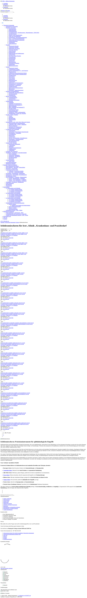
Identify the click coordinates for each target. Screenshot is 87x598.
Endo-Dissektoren (10, 183)
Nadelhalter (11, 102)
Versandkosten (6, 239)
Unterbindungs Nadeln (13, 109)
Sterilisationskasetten (13, 209)
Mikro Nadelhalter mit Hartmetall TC (17, 107)
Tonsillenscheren (12, 75)
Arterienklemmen (12, 29)
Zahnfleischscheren (13, 86)
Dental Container (12, 204)
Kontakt (5, 538)
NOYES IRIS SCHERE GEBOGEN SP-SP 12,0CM (12, 334)
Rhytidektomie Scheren (11, 176)
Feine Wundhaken (13, 154)
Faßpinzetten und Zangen (14, 48)
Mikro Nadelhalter (13, 106)
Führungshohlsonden (13, 111)
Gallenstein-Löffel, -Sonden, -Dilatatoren (17, 124)
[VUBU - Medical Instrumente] (7, 1)
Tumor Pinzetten (12, 51)
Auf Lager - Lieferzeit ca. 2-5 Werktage (9, 235)
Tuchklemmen (12, 42)
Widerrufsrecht (6, 499)
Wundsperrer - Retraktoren (14, 156)
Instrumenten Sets (7, 216)
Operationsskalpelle (13, 93)
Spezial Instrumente (10, 160)
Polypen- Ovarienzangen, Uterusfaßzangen (18, 138)
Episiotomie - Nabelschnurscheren (16, 90)
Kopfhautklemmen (13, 31)
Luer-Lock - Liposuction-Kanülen (16, 172)
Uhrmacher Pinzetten (13, 49)
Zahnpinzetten (12, 64)
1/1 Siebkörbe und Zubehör (15, 191)
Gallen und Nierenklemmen (15, 36)
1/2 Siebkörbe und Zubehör (15, 201)
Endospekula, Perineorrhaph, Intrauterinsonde (18, 131)
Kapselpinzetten (12, 58)
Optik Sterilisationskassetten (15, 206)
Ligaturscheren (12, 81)
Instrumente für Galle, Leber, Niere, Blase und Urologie (18, 122)
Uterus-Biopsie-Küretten (14, 140)
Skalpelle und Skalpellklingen (12, 91)
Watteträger (11, 146)
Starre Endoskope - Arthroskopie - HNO (14, 212)
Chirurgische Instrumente (8, 25)
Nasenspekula (9, 185)
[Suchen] (13, 12)
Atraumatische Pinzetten (14, 63)
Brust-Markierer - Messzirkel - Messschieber (15, 167)
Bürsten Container (13, 207)
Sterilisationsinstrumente (11, 162)
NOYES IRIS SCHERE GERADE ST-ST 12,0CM (12, 384)
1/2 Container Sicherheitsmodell (15, 200)
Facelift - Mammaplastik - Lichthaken (17, 178)
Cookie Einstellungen (8, 509)
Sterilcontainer (6, 187)
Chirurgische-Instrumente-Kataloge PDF (12, 534)
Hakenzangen (12, 135)
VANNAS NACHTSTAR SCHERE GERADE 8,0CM (13, 414)
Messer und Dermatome (11, 96)
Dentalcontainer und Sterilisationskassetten (15, 203)
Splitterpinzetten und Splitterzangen (16, 53)
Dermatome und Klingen (14, 100)
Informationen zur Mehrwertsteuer (10, 508)
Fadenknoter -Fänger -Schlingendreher (17, 112)
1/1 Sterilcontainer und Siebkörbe (13, 188)
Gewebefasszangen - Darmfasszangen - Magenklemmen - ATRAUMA (24, 32)
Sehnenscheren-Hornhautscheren (16, 87)
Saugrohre (11, 117)
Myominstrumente (13, 141)
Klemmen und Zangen (11, 27)
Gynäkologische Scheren (14, 69)
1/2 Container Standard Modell (15, 199)
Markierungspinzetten (13, 65)
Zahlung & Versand (7, 503)
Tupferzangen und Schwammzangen (16, 40)
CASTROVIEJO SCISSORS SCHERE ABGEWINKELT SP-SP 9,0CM (16, 324)
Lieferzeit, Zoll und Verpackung (10, 504)
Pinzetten (8, 44)
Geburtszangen (12, 136)
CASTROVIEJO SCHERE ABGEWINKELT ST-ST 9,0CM (14, 284)
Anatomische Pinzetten (14, 46)
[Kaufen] (4, 240)
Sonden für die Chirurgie (11, 142)
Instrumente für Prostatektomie (15, 127)
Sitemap (5, 536)
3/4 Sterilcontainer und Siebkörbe (13, 193)
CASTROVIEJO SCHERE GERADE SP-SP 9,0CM (12, 304)
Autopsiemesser (12, 98)
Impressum (5, 506)
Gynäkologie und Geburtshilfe (12, 129)
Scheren (7, 67)
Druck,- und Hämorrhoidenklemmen (16, 38)
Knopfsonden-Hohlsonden (14, 144)
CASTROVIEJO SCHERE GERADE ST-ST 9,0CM (12, 314)
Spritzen (10, 120)
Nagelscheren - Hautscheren (15, 85)
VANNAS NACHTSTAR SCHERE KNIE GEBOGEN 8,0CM (14, 424)
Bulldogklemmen (12, 30)
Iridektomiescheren (13, 80)
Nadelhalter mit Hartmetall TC (15, 103)
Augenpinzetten (12, 57)
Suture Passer (11, 161)
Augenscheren (12, 79)
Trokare (10, 116)
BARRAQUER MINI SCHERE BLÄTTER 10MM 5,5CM (14, 234)
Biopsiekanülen (12, 118)
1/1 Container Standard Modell (15, 189)
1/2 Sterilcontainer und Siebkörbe (13, 198)
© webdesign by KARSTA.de (24, 595)
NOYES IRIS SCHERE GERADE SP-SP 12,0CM (12, 364)
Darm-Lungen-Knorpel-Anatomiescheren (18, 74)
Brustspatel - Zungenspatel (11, 168)
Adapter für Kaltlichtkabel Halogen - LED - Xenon (17, 215)
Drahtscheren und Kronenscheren (16, 82)
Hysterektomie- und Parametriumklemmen (18, 37)
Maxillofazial (9, 184)
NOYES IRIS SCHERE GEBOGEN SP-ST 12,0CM (12, 344)
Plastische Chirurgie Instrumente (10, 165)
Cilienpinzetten (12, 54)
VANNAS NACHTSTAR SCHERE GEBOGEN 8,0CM (13, 404)
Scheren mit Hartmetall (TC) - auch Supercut (18, 70)
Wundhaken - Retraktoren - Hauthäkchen (15, 182)
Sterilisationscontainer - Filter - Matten (14, 210)
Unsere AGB (6, 501)
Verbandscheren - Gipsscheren (15, 84)
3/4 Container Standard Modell (15, 194)
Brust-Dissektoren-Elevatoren (12, 166)
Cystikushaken (12, 145)
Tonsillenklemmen (13, 33)
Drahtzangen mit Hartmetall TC (15, 104)
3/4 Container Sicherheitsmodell (15, 195)
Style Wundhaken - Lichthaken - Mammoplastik (16, 177)
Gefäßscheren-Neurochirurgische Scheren (18, 73)
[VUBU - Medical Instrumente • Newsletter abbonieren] (13, 495)
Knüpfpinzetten (12, 52)
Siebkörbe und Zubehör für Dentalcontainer (20, 205)
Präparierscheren (12, 71)
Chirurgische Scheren (13, 68)
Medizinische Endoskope (8, 211)
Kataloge (5, 218)
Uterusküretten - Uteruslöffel (15, 133)
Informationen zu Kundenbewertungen (11, 507)
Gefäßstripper (12, 150)
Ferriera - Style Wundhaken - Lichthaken (17, 179)
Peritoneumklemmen (13, 41)
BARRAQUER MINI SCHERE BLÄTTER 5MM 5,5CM (13, 244)
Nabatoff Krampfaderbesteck (15, 147)
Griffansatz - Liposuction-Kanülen (16, 171)
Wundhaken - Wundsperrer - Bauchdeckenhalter (16, 152)
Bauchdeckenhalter (13, 157)
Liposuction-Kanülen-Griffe (12, 169)
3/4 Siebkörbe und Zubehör (15, 196)
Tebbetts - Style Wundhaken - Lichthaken (18, 180)
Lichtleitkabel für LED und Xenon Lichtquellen (16, 214)
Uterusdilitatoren (12, 134)
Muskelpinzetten (12, 62)
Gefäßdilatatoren (12, 149)
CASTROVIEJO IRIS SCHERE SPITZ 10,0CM (11, 264)
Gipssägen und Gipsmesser (12, 151)
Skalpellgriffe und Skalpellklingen (16, 92)
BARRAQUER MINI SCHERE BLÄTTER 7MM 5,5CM (13, 254)
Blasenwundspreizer (13, 125)
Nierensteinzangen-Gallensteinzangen (17, 123)
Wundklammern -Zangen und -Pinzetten (17, 113)
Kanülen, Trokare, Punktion (12, 114)
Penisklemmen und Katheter (15, 128)
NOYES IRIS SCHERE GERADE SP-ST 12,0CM (12, 374)
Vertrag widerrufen (7, 498)
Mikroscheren (12, 89)
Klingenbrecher (12, 95)
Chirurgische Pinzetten (13, 47)
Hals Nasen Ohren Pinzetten (15, 55)
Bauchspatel (11, 158)
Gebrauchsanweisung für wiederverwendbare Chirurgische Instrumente (18, 533)
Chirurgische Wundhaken (14, 155)
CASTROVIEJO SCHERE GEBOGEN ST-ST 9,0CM (13, 294)
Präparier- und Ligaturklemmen (15, 35)
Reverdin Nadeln (12, 108)
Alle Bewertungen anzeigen (7, 568)
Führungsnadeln (12, 119)
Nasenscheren (12, 76)
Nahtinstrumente (9, 101)
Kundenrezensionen (7, 539)
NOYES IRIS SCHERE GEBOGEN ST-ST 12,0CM (12, 354)
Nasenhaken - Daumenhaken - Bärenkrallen (15, 173)
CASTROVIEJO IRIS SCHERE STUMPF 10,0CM (12, 274)
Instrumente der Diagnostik (12, 26)
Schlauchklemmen (13, 43)
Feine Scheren (12, 78)
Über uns (5, 217)
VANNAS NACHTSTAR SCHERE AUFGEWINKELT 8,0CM (15, 394)
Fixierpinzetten (12, 59)
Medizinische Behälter (11, 163)
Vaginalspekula (12, 130)
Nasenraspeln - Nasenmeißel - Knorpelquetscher (16, 174)
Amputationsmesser (13, 97)
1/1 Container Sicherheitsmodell (15, 190)
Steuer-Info (10, 237)
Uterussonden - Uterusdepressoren (16, 139)
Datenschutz (6, 502)
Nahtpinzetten (12, 60)
